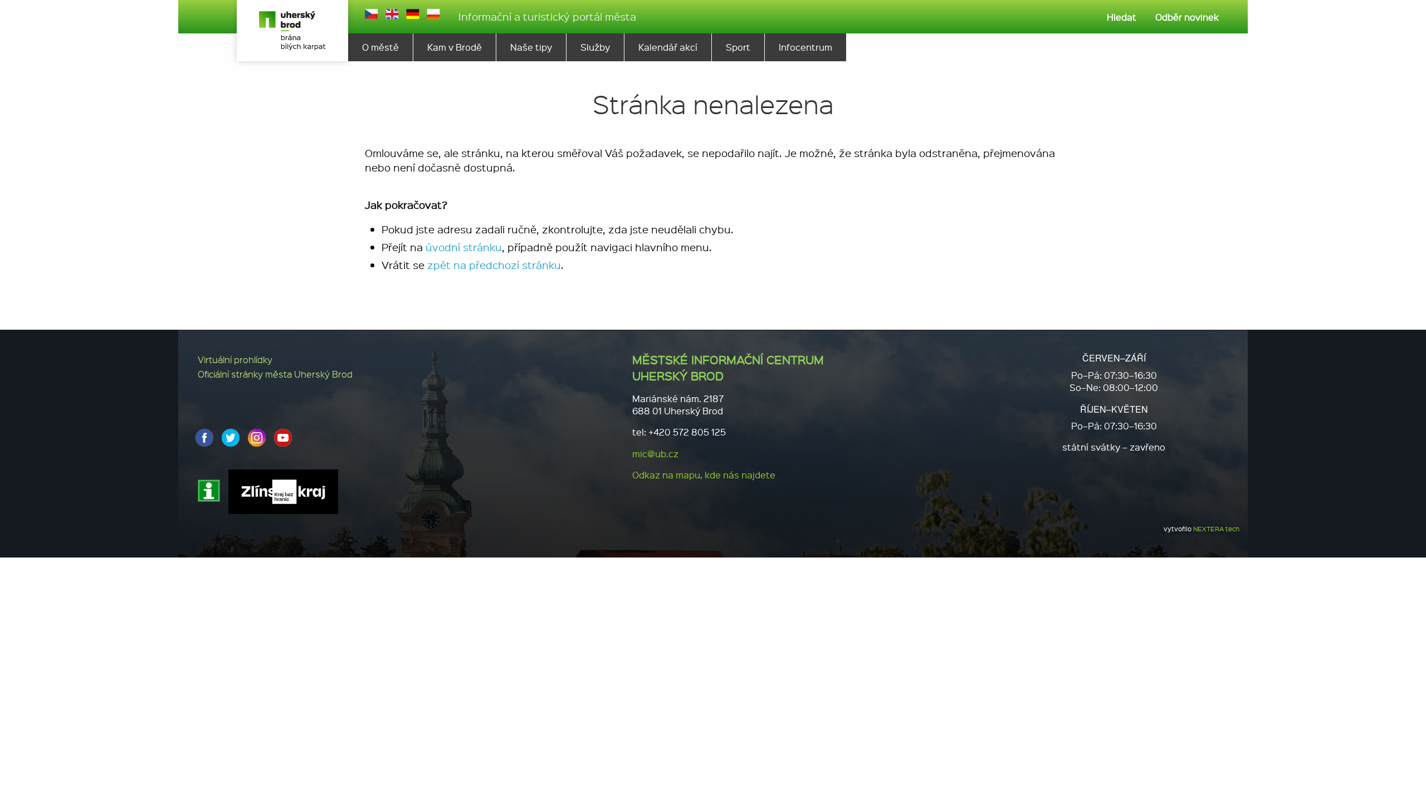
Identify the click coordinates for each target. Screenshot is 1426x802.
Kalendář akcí (667, 47)
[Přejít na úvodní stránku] (292, 30)
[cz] (371, 14)
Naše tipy (531, 47)
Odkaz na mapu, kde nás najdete (703, 475)
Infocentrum (805, 47)
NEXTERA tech (1216, 529)
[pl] (433, 14)
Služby (595, 47)
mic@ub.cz (655, 453)
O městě (380, 47)
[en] (392, 14)
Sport (738, 47)
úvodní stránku (464, 247)
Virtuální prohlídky (235, 359)
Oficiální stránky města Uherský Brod (275, 374)
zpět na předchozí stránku (494, 265)
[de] (412, 14)
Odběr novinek (1187, 17)
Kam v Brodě (454, 47)
